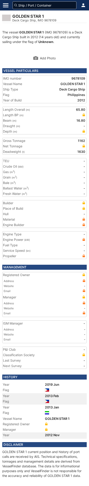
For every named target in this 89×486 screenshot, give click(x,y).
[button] (83, 5)
